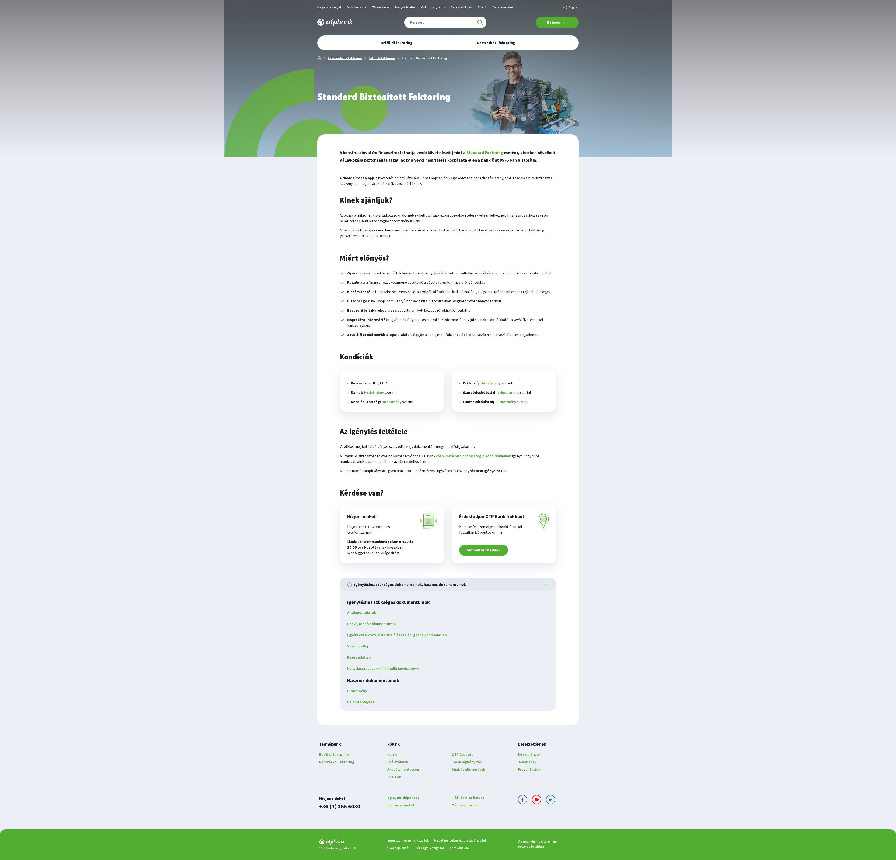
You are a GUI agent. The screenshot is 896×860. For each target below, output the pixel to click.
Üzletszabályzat (360, 702)
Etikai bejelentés (397, 848)
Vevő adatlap (358, 646)
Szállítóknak (397, 762)
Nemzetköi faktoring (336, 762)
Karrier (393, 754)
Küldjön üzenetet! (400, 805)
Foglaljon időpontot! (402, 797)
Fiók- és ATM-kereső (468, 797)
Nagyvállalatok (405, 7)
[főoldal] (348, 842)
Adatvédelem (459, 848)
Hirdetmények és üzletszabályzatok (460, 840)
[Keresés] (480, 22)
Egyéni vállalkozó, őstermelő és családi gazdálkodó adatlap (397, 635)
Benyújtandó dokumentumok (372, 623)
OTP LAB (394, 777)
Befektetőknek (461, 7)
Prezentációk (529, 769)
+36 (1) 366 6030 (339, 806)
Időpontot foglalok (483, 550)
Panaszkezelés (503, 7)
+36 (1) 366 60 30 (371, 526)
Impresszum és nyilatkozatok (407, 840)
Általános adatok (361, 612)
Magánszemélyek (329, 7)
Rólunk (482, 7)
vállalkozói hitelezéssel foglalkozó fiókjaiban (473, 456)
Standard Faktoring (484, 153)
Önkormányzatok (433, 7)
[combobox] (445, 22)
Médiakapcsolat (465, 805)
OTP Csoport (462, 754)
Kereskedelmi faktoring (345, 58)
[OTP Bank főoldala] (335, 22)
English (574, 7)
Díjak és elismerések (468, 769)
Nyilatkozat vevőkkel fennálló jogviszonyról (383, 668)
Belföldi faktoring (382, 58)
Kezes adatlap (359, 657)
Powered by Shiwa (531, 846)
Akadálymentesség (403, 769)
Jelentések (527, 762)
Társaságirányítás (467, 762)
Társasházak (381, 7)
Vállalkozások (356, 7)
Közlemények (529, 754)
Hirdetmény (374, 392)
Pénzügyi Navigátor (429, 848)
